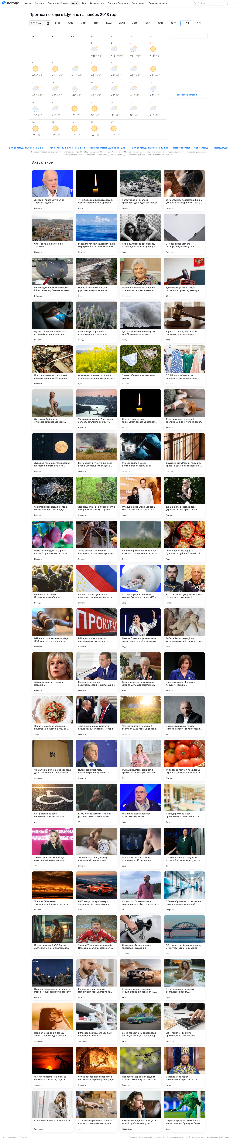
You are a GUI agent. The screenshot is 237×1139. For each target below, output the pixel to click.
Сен (160, 23)
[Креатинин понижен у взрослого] (52, 1111)
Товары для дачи (220, 147)
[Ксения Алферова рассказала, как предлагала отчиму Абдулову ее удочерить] (140, 234)
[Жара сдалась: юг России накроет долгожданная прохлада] (96, 541)
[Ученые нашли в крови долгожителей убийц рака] (140, 453)
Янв (57, 23)
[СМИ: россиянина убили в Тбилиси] (52, 234)
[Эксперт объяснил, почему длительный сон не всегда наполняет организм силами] (96, 848)
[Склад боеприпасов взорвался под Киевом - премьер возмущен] (96, 1067)
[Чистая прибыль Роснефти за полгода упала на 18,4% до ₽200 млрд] (52, 1067)
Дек (199, 23)
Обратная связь (198, 1137)
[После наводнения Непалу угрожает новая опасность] (96, 278)
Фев (70, 23)
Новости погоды (181, 147)
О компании (13, 1137)
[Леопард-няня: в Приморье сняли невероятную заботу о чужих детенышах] (96, 497)
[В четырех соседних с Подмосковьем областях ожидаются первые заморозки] (52, 585)
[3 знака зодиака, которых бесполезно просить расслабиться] (184, 979)
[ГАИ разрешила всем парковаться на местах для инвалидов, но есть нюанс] (52, 804)
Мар (83, 23)
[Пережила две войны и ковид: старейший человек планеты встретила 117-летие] (140, 278)
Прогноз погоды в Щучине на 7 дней (107, 147)
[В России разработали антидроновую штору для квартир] (184, 234)
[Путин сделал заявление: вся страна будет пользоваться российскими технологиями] (52, 322)
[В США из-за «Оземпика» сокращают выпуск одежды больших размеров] (184, 365)
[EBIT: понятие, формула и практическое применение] (184, 1023)
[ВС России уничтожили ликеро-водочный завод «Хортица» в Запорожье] (96, 453)
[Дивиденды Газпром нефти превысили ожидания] (140, 935)
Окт (173, 23)
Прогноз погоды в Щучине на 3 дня (25, 147)
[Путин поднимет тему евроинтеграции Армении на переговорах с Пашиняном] (96, 760)
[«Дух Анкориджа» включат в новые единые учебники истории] (96, 716)
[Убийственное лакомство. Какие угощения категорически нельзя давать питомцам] (184, 190)
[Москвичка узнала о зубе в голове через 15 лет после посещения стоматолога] (140, 848)
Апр (96, 23)
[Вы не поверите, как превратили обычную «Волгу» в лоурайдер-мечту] (140, 1023)
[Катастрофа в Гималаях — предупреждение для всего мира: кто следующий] (140, 190)
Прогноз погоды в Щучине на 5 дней (66, 147)
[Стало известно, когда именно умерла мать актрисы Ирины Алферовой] (140, 672)
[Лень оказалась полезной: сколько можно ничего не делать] (184, 409)
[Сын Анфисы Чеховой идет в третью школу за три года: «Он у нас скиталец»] (140, 760)
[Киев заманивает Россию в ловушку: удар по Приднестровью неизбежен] (184, 672)
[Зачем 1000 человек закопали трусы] (140, 365)
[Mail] (4, 3)
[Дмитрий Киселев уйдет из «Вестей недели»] (52, 190)
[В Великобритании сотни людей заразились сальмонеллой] (184, 892)
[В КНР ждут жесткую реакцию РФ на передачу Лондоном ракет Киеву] (52, 278)
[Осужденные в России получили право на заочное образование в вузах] (184, 453)
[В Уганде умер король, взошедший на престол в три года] (184, 1067)
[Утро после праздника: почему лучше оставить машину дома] (96, 1111)
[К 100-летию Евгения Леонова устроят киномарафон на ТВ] (96, 804)
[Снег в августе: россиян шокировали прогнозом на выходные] (96, 322)
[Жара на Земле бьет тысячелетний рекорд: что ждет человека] (52, 892)
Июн (122, 23)
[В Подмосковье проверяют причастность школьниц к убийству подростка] (96, 629)
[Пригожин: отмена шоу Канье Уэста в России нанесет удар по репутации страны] (184, 848)
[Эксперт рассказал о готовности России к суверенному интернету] (52, 979)
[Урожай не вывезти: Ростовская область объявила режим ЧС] (96, 409)
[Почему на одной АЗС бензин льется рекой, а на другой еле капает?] (52, 935)
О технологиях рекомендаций (178, 1137)
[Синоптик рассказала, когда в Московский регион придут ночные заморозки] (52, 497)
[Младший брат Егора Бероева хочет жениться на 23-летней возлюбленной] (140, 497)
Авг (147, 23)
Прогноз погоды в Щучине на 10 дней (150, 147)
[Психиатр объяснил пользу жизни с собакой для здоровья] (52, 1023)
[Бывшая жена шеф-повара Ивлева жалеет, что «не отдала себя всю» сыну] (184, 716)
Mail (4, 1137)
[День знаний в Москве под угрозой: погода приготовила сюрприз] (184, 497)
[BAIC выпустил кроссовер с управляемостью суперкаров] (96, 892)
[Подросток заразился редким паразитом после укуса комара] (140, 1067)
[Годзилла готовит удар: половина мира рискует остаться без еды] (96, 234)
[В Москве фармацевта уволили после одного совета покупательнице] (96, 1023)
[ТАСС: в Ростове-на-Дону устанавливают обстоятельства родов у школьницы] (184, 629)
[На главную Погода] (12, 3)
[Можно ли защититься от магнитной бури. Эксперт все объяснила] (96, 979)
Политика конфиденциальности (151, 1137)
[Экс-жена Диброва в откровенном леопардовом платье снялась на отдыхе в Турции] (52, 409)
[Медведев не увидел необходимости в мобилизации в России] (96, 672)
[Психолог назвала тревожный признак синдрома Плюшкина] (52, 365)
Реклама (23, 1137)
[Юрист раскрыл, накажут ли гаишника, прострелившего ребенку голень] (184, 322)
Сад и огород (201, 147)
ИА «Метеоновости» (226, 1137)
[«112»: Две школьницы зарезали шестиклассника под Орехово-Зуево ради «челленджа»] (96, 190)
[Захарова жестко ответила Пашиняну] (52, 672)
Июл (135, 23)
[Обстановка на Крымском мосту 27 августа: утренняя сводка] (184, 935)
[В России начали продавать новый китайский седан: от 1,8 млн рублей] (140, 979)
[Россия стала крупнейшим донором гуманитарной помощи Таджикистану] (96, 585)
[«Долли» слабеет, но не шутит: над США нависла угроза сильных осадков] (140, 322)
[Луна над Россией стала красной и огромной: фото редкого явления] (52, 453)
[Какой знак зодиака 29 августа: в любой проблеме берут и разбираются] (140, 1111)
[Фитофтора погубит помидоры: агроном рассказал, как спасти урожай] (184, 760)
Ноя (186, 23)
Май (109, 23)
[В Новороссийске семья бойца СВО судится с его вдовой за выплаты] (52, 629)
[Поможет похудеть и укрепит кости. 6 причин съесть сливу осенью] (52, 541)
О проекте (133, 1137)
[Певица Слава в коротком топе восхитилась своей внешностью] (140, 629)
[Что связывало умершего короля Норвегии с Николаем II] (184, 585)
